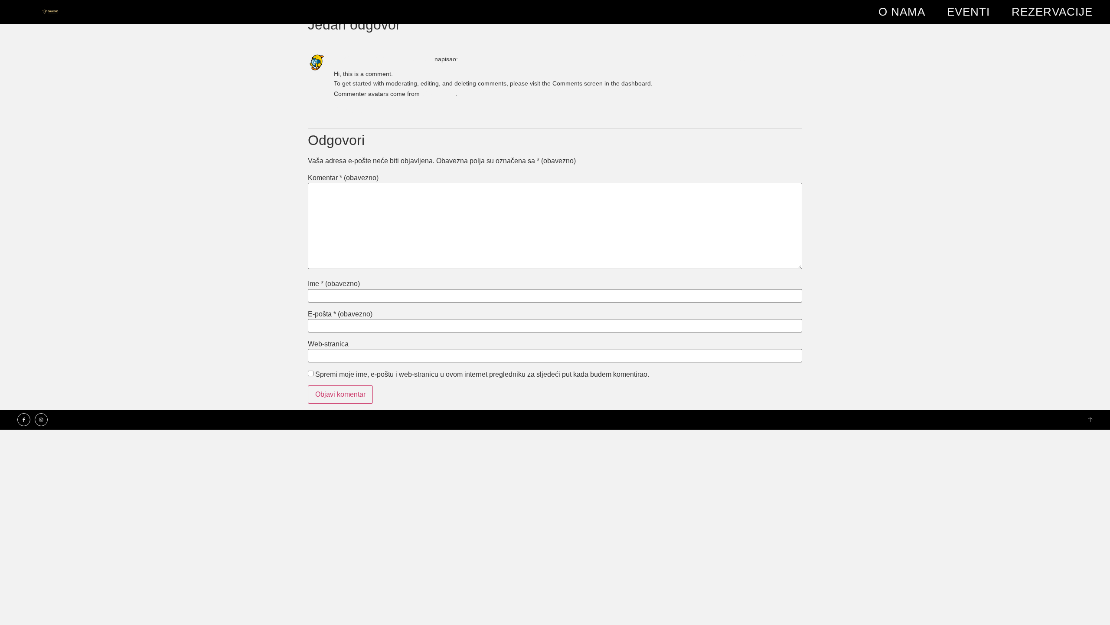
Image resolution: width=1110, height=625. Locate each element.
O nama (901, 12)
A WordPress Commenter (383, 58)
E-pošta (340, 314)
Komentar (343, 177)
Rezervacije (1052, 12)
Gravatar (438, 93)
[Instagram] (41, 419)
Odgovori (351, 110)
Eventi (968, 12)
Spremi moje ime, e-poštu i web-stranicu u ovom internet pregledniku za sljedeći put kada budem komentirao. (482, 374)
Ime (334, 283)
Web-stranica (328, 344)
